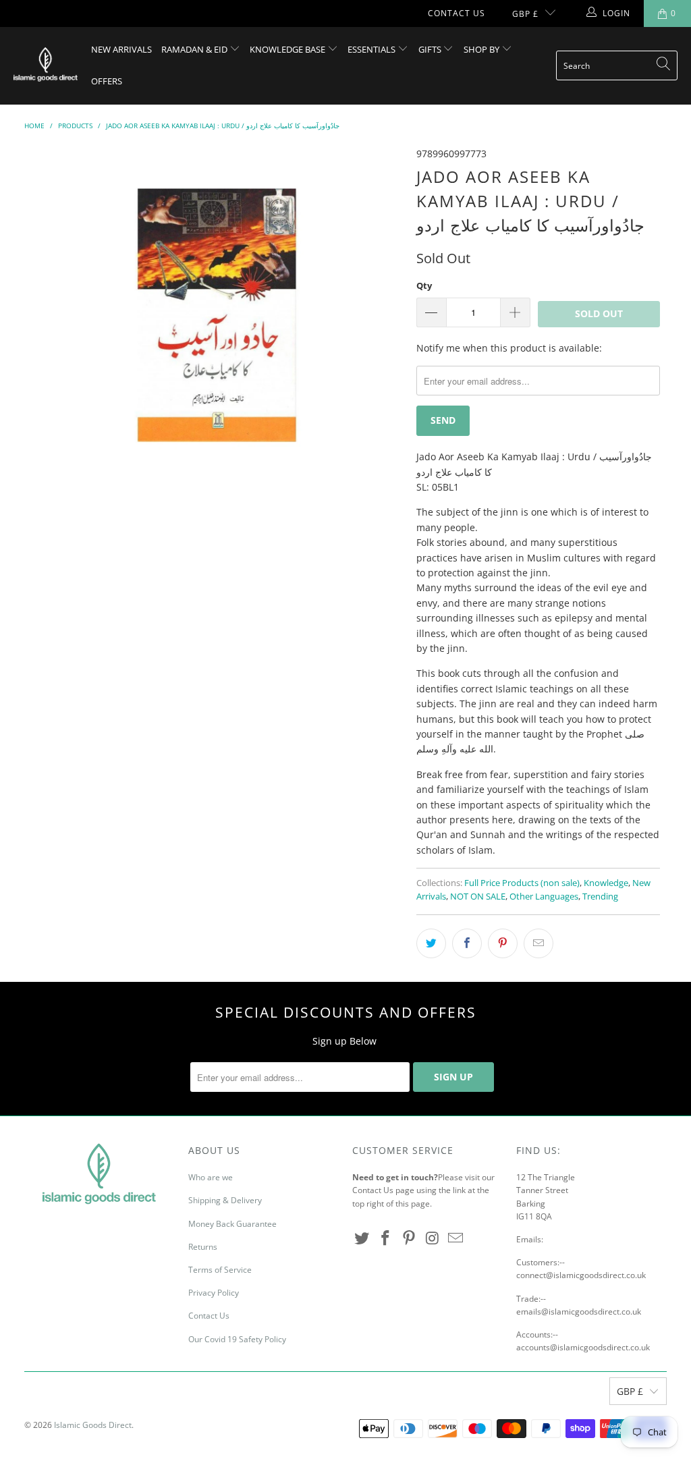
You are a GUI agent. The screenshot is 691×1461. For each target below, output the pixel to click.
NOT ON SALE (477, 896)
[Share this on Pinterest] (503, 943)
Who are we (210, 1177)
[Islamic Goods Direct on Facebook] (386, 1238)
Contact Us (456, 13)
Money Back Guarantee (232, 1224)
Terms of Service (220, 1269)
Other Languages (543, 896)
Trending (600, 896)
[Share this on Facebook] (467, 943)
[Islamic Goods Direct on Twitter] (362, 1238)
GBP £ (525, 14)
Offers (106, 81)
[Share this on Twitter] (431, 943)
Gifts (430, 49)
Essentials (372, 49)
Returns (202, 1246)
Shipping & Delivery (225, 1200)
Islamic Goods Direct (93, 1425)
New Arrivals (121, 49)
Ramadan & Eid (195, 49)
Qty (424, 285)
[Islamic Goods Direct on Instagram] (432, 1238)
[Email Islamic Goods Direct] (456, 1238)
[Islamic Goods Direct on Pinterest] (409, 1238)
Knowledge (606, 883)
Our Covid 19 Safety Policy (237, 1339)
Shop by (482, 49)
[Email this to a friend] (538, 943)
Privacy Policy (213, 1292)
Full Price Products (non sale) (522, 883)
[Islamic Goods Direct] (45, 65)
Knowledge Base (288, 49)
